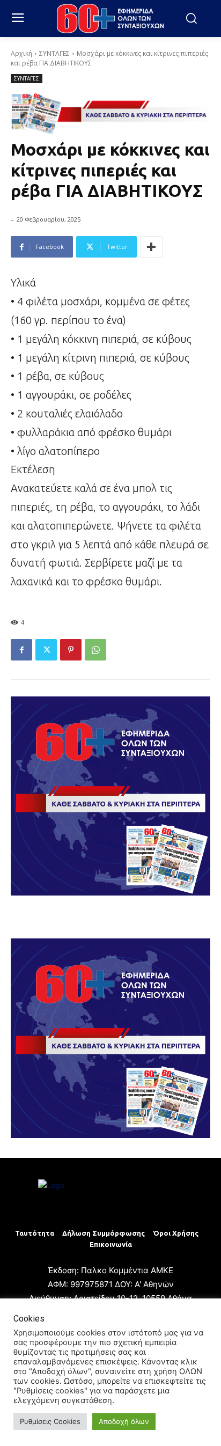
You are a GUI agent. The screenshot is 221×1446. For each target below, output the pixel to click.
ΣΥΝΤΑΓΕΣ (54, 53)
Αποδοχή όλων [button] (124, 1421)
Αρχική (21, 53)
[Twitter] (46, 649)
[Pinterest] (71, 649)
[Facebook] (21, 649)
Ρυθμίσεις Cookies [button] (50, 1421)
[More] (151, 247)
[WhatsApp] (95, 649)
